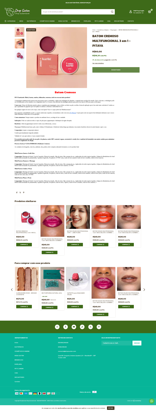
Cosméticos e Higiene (103, 30)
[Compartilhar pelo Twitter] (20, 192)
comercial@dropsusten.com (67, 351)
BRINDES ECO (75, 21)
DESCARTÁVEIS (119, 21)
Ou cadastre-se (138, 13)
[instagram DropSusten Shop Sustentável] (57, 327)
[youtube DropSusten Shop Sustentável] (74, 327)
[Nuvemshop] (134, 401)
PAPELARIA (87, 21)
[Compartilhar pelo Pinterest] (23, 192)
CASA (108, 21)
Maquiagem (113, 30)
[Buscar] (112, 12)
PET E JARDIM (99, 21)
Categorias (11, 21)
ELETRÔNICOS (31, 21)
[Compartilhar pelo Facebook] (16, 192)
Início (21, 21)
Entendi (110, 408)
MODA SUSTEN (63, 21)
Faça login (140, 11)
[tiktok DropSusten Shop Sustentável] (82, 327)
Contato (131, 21)
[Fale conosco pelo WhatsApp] (151, 401)
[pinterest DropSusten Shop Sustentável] (99, 327)
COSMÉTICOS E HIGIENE (47, 21)
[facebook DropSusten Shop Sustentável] (65, 327)
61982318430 (62, 347)
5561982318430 (63, 343)
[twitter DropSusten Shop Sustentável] (90, 327)
